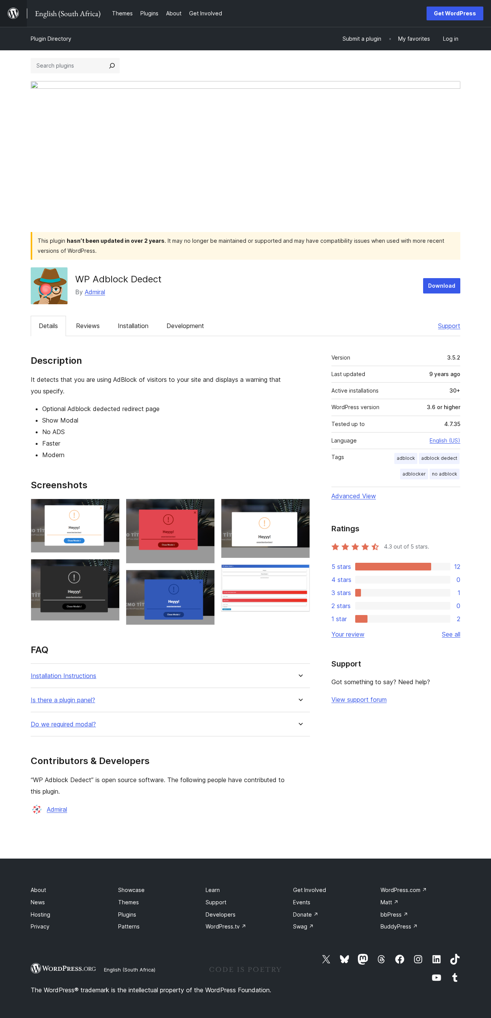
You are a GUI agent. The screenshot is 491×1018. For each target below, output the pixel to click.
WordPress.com (404, 890)
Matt (390, 902)
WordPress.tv (226, 926)
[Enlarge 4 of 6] (204, 580)
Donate (305, 914)
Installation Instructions (63, 676)
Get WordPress (455, 13)
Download (441, 285)
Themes (128, 902)
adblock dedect (439, 458)
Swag (303, 926)
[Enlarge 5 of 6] (299, 509)
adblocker (414, 474)
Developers (221, 914)
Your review (347, 634)
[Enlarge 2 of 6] (109, 569)
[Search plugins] (112, 65)
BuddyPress (399, 926)
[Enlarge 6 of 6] (299, 575)
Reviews (88, 326)
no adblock (444, 474)
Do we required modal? (63, 724)
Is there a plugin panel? (63, 700)
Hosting (40, 914)
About (38, 890)
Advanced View (353, 496)
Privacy (40, 926)
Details (48, 326)
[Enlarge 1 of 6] (109, 509)
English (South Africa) (129, 970)
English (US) (445, 440)
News (38, 902)
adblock (406, 458)
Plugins (127, 914)
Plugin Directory (51, 38)
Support (449, 326)
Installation (133, 326)
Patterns (129, 926)
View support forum (359, 699)
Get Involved (309, 890)
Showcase (131, 890)
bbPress (394, 914)
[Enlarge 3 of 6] (204, 509)
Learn (213, 890)
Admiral (95, 292)
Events (301, 902)
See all (451, 634)
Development (185, 326)
